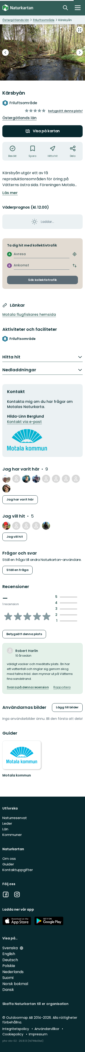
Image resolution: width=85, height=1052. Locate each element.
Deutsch (10, 960)
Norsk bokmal (15, 983)
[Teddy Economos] (56, 479)
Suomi (7, 977)
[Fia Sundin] (26, 479)
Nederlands (13, 972)
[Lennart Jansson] (76, 479)
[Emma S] (46, 479)
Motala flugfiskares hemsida (29, 314)
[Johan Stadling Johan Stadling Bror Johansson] (42, 52)
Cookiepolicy (13, 1034)
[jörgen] (16, 479)
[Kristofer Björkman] (6, 526)
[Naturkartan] (17, 7)
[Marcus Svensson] (16, 526)
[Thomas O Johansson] (36, 479)
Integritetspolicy (16, 1028)
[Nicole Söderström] (26, 526)
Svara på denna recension (28, 687)
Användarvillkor (47, 1028)
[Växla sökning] (65, 8)
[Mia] (6, 489)
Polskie (8, 965)
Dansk (8, 989)
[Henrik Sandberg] (6, 479)
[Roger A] (46, 526)
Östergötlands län (19, 117)
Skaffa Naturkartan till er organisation (35, 1003)
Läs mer (10, 192)
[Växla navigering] (78, 8)
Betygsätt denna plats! (65, 111)
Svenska (10, 948)
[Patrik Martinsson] (66, 479)
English (8, 953)
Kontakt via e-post (24, 421)
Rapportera (62, 687)
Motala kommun (16, 775)
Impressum (38, 1034)
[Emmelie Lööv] (36, 526)
